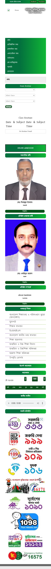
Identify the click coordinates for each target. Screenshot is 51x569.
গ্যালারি (9, 67)
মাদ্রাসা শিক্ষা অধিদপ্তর (19, 353)
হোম (8, 40)
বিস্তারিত (25, 211)
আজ (34, 379)
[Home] (16, 10)
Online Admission (26, 148)
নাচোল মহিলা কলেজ (15, 2)
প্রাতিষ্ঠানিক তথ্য (12, 44)
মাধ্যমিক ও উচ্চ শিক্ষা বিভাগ (22, 344)
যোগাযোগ (10, 71)
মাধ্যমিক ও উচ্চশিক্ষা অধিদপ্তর (23, 349)
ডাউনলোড (10, 58)
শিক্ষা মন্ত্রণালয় (16, 340)
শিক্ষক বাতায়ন (16, 326)
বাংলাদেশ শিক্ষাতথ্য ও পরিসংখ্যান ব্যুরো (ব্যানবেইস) (27, 316)
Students (34, 2)
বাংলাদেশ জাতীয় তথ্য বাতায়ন (23, 335)
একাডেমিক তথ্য (12, 53)
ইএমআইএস (15, 331)
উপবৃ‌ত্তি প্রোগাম (16, 358)
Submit (8, 106)
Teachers (41, 2)
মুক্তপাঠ (13, 322)
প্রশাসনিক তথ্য (12, 49)
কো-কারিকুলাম (12, 62)
